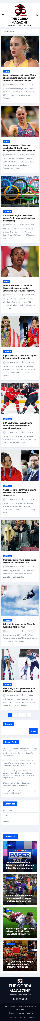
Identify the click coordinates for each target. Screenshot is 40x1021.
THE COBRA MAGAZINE (19, 20)
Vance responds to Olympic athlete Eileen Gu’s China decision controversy (19, 492)
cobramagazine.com (13, 85)
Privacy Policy (13, 1017)
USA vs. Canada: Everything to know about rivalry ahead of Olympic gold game (17, 426)
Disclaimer (30, 1013)
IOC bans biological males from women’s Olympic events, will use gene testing (19, 218)
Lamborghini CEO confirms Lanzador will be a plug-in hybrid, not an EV (20, 792)
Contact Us (19, 1013)
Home (11, 1013)
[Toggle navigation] (3, 15)
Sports (6, 71)
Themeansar (20, 1009)
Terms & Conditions (27, 1017)
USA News (7, 211)
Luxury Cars (7, 810)
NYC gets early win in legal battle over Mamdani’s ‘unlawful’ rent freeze (17, 784)
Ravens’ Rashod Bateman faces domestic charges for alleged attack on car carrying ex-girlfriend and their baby (19, 763)
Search (8, 724)
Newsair (31, 1006)
